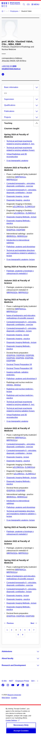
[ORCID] (3, 75)
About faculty (7, 658)
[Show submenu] (35, 651)
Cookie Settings (11, 720)
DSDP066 (29, 358)
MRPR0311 (23, 292)
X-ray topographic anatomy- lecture (20, 259)
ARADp (17, 385)
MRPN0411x (20, 177)
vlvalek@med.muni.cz (11, 69)
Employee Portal (22, 681)
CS (28, 4)
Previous (10, 623)
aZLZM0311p (18, 207)
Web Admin (6, 698)
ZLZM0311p (30, 207)
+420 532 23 (9, 66)
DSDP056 (20, 358)
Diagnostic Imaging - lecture (17, 196)
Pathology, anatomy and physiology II (21, 379)
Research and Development (14, 665)
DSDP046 (10, 358)
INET (11, 681)
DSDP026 (20, 355)
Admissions (7, 651)
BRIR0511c (11, 236)
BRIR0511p (22, 236)
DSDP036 (30, 355)
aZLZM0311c (19, 213)
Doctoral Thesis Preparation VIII (19, 368)
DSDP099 (20, 230)
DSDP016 (11, 230)
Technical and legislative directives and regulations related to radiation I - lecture (21, 253)
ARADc (10, 385)
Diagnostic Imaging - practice (18, 200)
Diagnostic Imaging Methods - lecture (21, 217)
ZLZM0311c (30, 213)
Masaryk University (14, 695)
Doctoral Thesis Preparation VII (19, 364)
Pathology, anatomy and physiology (20, 247)
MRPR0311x (11, 180)
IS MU (4, 681)
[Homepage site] (11, 4)
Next (32, 623)
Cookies (14, 698)
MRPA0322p (12, 292)
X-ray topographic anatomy (17, 161)
